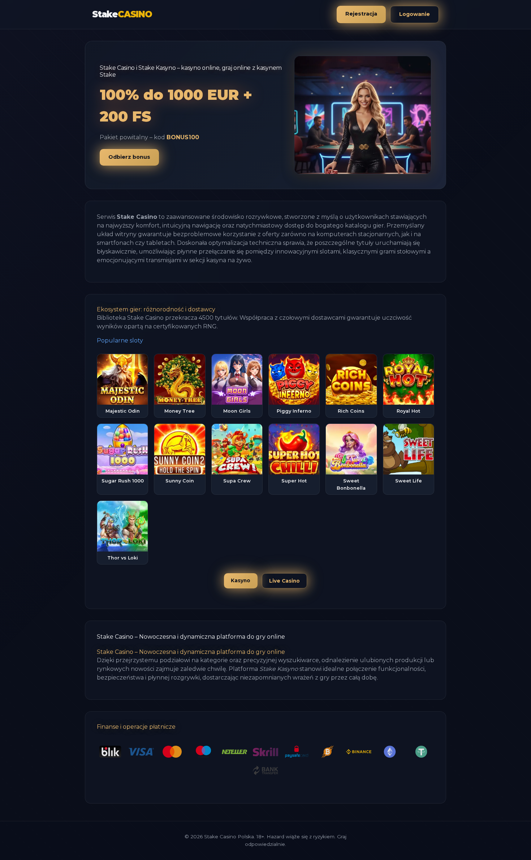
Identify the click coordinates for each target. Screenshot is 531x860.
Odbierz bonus (129, 157)
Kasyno (240, 580)
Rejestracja (361, 13)
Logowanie (414, 14)
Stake (122, 14)
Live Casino (284, 581)
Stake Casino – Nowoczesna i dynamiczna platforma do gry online (191, 636)
